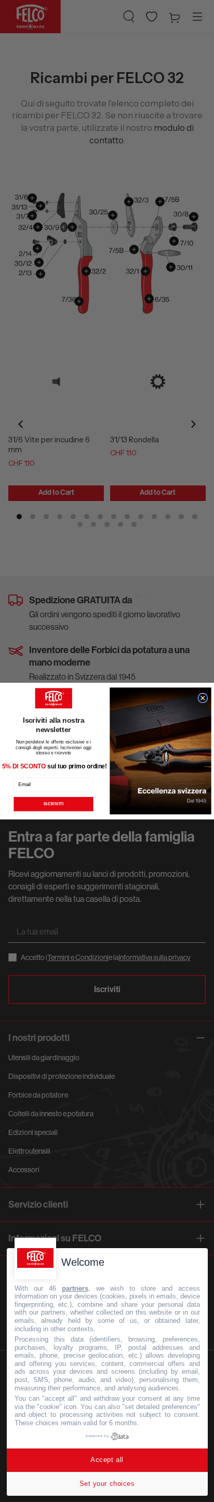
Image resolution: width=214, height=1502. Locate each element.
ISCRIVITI (53, 804)
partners (75, 1288)
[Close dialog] (202, 698)
